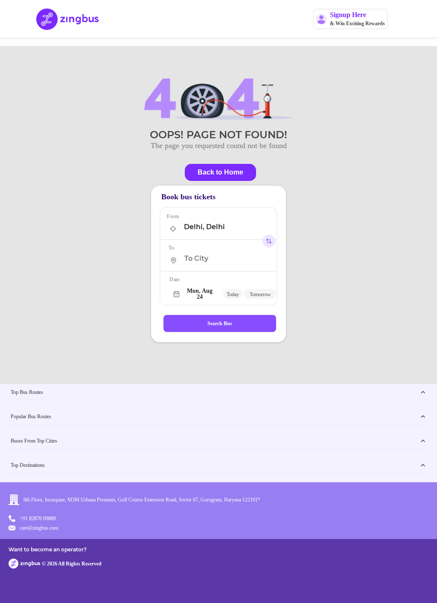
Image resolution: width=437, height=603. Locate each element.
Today (233, 294)
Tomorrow (260, 294)
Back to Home (220, 172)
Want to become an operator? (48, 549)
